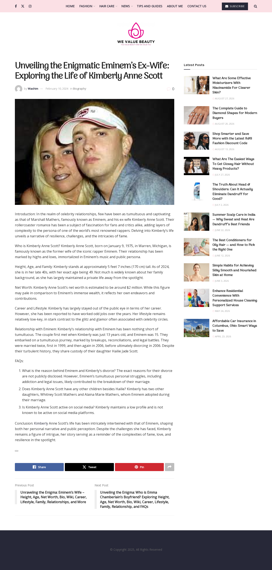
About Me (175, 6)
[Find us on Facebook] (16, 6)
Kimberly (41, 423)
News (125, 6)
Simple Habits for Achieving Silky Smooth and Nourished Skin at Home (234, 270)
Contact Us (196, 6)
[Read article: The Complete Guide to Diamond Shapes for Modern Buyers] (196, 115)
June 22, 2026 (222, 230)
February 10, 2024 (57, 88)
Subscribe (237, 6)
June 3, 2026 (221, 280)
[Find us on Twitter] (22, 6)
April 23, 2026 (222, 336)
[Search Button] (255, 6)
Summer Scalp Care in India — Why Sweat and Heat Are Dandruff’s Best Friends (233, 219)
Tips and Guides (149, 6)
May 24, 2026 (222, 310)
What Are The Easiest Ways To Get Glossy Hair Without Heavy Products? (233, 164)
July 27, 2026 (222, 174)
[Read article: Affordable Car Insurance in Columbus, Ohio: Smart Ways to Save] (196, 328)
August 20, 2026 (224, 123)
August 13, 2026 (224, 149)
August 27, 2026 (224, 98)
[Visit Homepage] (136, 33)
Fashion (85, 6)
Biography (79, 88)
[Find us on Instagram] (30, 6)
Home (70, 6)
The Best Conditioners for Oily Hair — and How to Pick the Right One (233, 245)
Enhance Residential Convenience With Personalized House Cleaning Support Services (234, 298)
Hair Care (106, 6)
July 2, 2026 (221, 204)
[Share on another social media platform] (169, 467)
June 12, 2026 (222, 255)
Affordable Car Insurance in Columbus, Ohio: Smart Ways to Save (234, 326)
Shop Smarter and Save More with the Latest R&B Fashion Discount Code (232, 138)
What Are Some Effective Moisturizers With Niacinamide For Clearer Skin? (231, 85)
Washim (33, 88)
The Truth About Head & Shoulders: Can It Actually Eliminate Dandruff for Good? (232, 192)
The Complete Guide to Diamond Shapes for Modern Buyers (234, 113)
